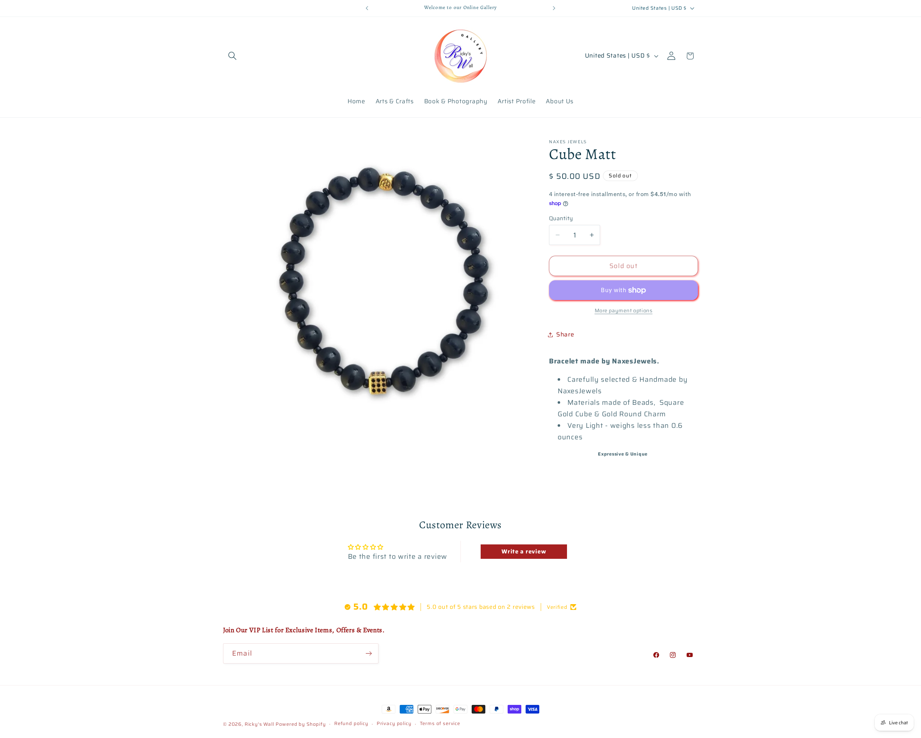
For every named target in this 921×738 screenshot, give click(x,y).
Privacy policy (394, 723)
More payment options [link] (624, 310)
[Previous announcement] (367, 8)
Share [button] (565, 334)
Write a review (524, 551)
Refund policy (351, 723)
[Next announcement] (554, 8)
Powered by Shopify (301, 724)
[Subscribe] (368, 653)
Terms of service (440, 723)
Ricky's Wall (259, 724)
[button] (232, 55)
